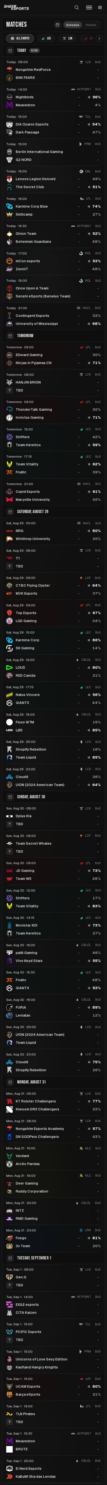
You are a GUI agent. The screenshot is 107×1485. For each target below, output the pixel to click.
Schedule (72, 25)
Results (91, 25)
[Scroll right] (99, 38)
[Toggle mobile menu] (89, 7)
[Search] (76, 7)
